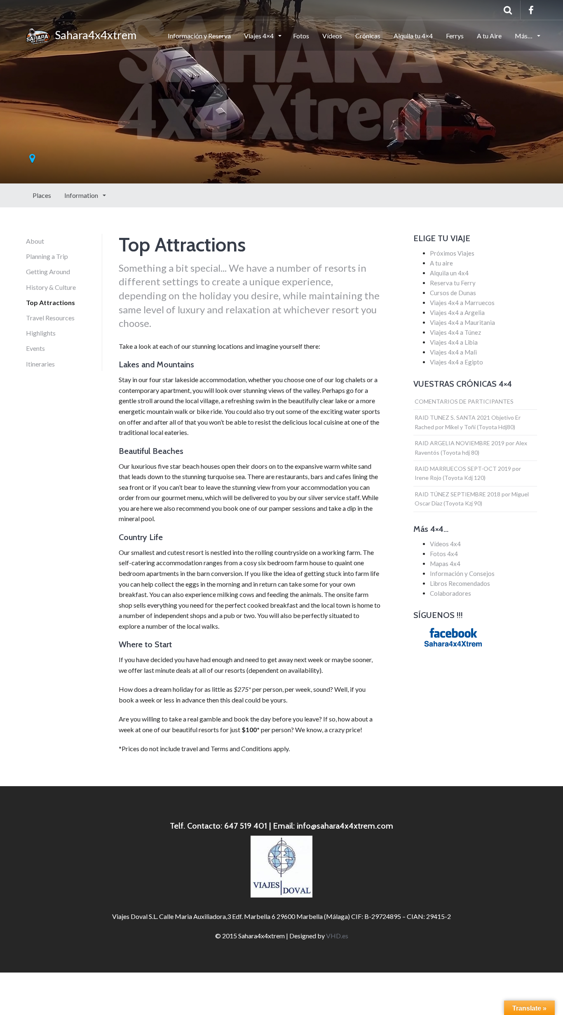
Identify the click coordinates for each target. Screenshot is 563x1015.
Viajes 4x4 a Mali (453, 352)
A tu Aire (489, 36)
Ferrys (455, 36)
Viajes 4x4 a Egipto (456, 362)
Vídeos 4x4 (445, 543)
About (35, 241)
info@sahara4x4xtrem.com (345, 826)
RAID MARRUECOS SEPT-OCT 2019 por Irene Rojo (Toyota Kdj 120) (468, 473)
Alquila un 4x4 (449, 273)
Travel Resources (50, 318)
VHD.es (337, 936)
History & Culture (51, 287)
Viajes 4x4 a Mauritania (462, 322)
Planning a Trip (47, 256)
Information (81, 195)
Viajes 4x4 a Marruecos (462, 302)
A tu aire (441, 263)
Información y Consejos (462, 573)
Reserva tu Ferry (453, 283)
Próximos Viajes (452, 253)
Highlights (41, 333)
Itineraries (40, 364)
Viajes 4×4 (259, 36)
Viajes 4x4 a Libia (454, 342)
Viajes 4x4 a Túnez (455, 332)
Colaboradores (450, 593)
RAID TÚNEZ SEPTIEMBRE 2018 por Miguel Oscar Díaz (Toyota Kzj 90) (472, 499)
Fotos (301, 36)
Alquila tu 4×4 (413, 36)
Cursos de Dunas (453, 292)
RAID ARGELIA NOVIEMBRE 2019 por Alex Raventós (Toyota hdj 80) (471, 447)
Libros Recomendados (460, 583)
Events (35, 348)
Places (42, 195)
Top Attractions (50, 302)
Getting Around (48, 271)
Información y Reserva (199, 36)
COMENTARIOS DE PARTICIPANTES (464, 401)
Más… (524, 36)
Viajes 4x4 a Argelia (457, 312)
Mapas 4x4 (445, 563)
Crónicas (367, 36)
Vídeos (332, 36)
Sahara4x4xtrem (93, 35)
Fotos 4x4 (444, 553)
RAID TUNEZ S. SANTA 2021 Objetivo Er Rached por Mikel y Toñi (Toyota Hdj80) (468, 422)
